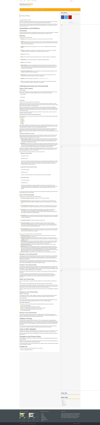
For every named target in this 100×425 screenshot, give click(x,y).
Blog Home (63, 401)
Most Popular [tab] (64, 22)
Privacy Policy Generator (24, 26)
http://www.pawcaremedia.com (43, 78)
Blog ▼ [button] (26, 9)
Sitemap (42, 420)
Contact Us (63, 403)
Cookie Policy (43, 417)
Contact (28, 0)
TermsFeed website (32, 150)
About (24, 0)
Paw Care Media (27, 423)
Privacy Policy (34, 0)
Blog (62, 400)
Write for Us (36, 9)
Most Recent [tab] (71, 22)
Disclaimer (43, 416)
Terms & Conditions (44, 419)
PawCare (25, 4)
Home (21, 0)
